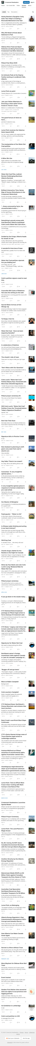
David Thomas (9, 26)
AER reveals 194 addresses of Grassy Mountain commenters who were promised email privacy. (13, 864)
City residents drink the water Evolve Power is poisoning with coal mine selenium (13, 741)
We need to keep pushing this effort (11, 645)
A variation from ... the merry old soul (12, 542)
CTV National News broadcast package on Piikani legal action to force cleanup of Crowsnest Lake (13, 613)
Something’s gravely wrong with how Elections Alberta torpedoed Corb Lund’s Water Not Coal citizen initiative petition (13, 222)
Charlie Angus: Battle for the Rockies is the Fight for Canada (12, 552)
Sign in (32, 2)
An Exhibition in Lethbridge (11, 1006)
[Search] (33, 12)
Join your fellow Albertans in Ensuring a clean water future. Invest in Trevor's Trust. (12, 103)
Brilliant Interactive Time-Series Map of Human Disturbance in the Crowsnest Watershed (13, 192)
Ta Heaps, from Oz (7, 319)
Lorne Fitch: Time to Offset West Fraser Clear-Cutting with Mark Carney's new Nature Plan (12, 785)
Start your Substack (13, 1038)
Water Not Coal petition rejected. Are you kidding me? (12, 261)
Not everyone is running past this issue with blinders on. (14, 295)
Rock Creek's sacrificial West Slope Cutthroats (13, 721)
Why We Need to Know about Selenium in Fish (11, 34)
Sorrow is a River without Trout (12, 947)
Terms (26, 1032)
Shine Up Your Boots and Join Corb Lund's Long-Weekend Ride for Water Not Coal (13, 567)
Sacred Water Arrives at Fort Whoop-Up (11, 306)
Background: (5, 684)
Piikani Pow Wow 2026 (9, 63)
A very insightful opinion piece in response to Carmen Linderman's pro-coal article (13, 488)
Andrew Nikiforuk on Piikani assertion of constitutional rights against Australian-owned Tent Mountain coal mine (13, 753)
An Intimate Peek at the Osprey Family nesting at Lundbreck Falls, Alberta (13, 77)
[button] (3, 5)
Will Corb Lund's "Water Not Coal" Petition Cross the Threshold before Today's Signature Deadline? (14, 408)
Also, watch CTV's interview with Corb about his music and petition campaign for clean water (14, 571)
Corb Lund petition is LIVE (10, 1016)
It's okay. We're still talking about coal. (12, 463)
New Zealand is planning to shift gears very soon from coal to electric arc (12, 449)
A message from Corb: (7, 1018)
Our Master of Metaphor (9, 502)
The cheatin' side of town (10, 357)
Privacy (22, 1032)
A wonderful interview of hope (12, 248)
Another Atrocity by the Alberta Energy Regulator (12, 860)
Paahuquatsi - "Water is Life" (11, 514)
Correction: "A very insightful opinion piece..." (11, 473)
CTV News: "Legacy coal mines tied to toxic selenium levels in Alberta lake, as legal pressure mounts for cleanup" (13, 629)
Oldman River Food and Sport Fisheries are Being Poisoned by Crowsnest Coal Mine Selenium (12, 49)
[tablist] (9, 12)
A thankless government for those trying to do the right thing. (13, 211)
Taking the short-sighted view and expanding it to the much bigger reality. (12, 493)
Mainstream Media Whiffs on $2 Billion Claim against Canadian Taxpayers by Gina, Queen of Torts (13, 875)
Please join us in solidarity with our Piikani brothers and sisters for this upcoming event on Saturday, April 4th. (13, 819)
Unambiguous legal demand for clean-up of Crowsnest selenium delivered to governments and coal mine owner (13, 769)
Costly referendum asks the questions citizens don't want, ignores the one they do (13, 241)
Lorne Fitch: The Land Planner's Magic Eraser (12, 830)
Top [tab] (8, 12)
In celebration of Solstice (10, 345)
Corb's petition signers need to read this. (14, 279)
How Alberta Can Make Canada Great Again (12, 934)
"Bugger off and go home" (10, 669)
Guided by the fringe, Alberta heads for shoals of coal (13, 237)
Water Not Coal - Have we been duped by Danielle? (12, 332)
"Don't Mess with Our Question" (12, 367)
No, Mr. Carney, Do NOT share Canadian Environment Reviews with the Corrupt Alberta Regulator (13, 845)
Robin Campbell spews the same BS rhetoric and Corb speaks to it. (11, 695)
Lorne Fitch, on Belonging (10, 905)
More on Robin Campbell (10, 682)
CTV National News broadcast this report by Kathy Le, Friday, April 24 (13, 617)
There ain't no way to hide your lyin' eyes (13, 359)
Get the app (26, 1038)
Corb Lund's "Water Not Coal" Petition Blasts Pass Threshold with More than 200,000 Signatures (13, 382)
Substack (9, 1042)
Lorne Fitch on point (8, 91)
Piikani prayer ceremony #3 (11, 396)
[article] (18, 23)
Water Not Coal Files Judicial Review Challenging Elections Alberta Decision (11, 176)
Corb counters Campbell (10, 692)
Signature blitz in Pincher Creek (12, 436)
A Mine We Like (6, 158)
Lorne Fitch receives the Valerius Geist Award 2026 (13, 131)
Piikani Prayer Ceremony (10, 816)
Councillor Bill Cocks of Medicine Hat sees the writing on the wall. (13, 291)
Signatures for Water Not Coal (11, 643)
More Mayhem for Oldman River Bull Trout (14, 964)
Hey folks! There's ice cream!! (11, 461)
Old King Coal (6, 540)
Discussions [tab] (14, 12)
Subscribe (26, 2)
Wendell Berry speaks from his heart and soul (13, 251)
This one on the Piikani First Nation (11, 398)
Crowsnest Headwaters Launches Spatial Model (13, 803)
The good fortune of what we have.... (11, 119)
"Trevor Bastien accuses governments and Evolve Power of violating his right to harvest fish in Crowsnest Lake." (13, 757)
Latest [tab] (4, 12)
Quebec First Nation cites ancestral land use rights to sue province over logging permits (14, 991)
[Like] (2, 482)
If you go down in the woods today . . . (14, 598)
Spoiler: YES (4, 412)
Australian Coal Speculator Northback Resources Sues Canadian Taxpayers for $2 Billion (13, 891)
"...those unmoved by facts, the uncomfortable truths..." (12, 207)
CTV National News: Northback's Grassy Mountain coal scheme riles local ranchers (13, 706)
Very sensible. (5, 453)
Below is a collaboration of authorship (12, 108)
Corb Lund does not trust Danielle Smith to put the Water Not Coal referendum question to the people (13, 370)
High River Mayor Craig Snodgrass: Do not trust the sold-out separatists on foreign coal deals (13, 555)
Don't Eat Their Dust (8, 421)
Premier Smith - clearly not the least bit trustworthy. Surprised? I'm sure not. (12, 336)
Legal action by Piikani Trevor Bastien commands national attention (12, 634)
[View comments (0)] (11, 43)
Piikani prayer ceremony (9, 581)
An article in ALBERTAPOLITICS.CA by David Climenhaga (13, 227)
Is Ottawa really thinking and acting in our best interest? (13, 527)
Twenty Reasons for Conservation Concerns (13, 93)
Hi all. (3, 282)
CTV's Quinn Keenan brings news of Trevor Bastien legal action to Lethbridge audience (14, 736)
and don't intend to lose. (8, 122)
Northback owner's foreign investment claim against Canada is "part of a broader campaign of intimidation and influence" (13, 655)
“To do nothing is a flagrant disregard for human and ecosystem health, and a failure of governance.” (13, 37)
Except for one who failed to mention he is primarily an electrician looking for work (13, 711)
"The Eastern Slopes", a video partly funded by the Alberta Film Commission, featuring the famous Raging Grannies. (13, 672)
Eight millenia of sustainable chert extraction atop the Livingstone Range (12, 161)
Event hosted (6, 977)
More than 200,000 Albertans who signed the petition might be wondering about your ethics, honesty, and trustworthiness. (13, 322)
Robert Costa (8, 95)
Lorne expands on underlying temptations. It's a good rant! (13, 505)
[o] (31, 160)
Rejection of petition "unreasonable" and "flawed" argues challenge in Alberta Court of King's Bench (13, 181)
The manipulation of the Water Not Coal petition (13, 145)
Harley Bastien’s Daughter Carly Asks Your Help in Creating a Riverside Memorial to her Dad (12, 18)
